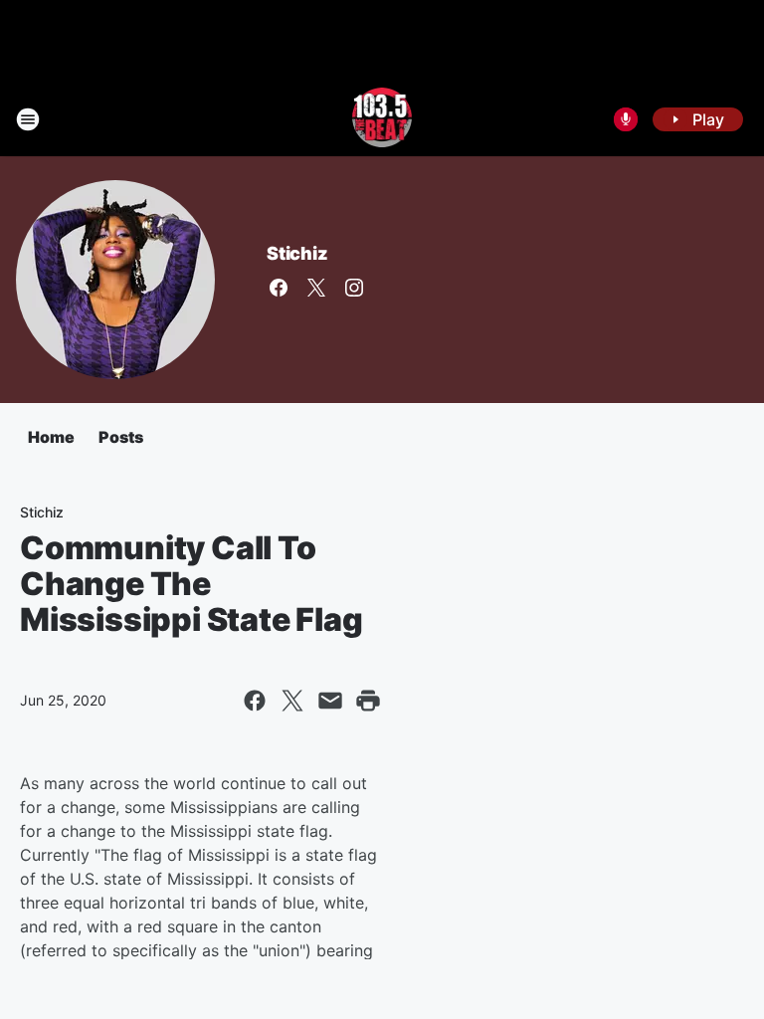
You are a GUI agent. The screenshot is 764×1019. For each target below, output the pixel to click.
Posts (120, 437)
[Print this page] (368, 700)
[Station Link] (382, 119)
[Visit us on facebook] (278, 288)
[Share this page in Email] (330, 700)
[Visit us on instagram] (354, 288)
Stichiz (297, 253)
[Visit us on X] (316, 288)
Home (51, 437)
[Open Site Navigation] (28, 119)
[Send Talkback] (626, 119)
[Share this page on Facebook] (255, 700)
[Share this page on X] (292, 700)
